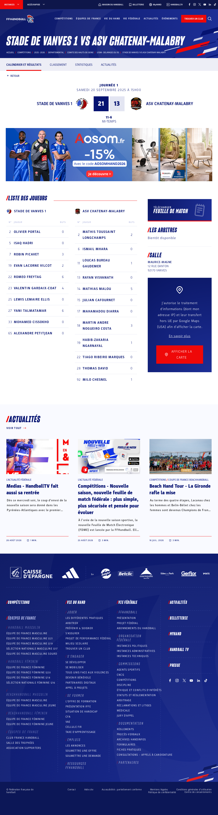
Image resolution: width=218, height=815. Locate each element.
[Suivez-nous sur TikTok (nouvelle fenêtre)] (215, 4)
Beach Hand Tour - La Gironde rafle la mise (180, 489)
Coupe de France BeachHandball (188, 479)
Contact (72, 789)
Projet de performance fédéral (89, 638)
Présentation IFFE (78, 706)
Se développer (76, 662)
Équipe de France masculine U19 (29, 643)
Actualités (151, 18)
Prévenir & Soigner (79, 628)
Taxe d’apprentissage (81, 732)
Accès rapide (33, 4)
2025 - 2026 (39, 52)
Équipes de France (88, 18)
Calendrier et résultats (23, 65)
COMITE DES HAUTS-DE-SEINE (80, 52)
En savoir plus (180, 336)
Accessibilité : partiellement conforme (122, 789)
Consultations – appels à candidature (144, 754)
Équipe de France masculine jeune (31, 705)
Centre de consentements (198, 792)
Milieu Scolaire (77, 643)
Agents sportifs (128, 669)
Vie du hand (112, 18)
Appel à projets (77, 687)
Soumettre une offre (81, 750)
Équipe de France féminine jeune (29, 724)
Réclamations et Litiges (134, 705)
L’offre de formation (81, 701)
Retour (14, 75)
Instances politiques (132, 645)
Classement (58, 65)
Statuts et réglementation (136, 695)
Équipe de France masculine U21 (29, 638)
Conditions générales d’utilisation (194, 789)
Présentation (126, 618)
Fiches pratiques (129, 749)
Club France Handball (22, 737)
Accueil (10, 52)
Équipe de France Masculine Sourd (31, 653)
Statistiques (83, 65)
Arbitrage (124, 700)
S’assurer (73, 633)
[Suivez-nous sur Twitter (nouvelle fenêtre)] (199, 4)
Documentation (131, 723)
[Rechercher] (210, 19)
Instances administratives (136, 651)
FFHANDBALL (128, 612)
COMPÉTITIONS (126, 679)
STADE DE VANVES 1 (54, 103)
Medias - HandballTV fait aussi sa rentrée (32, 489)
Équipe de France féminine (25, 667)
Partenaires (129, 762)
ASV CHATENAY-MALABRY (169, 103)
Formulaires (126, 744)
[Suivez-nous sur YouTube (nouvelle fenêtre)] (205, 4)
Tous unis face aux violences (87, 672)
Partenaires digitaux (81, 682)
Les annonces (75, 745)
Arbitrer (72, 623)
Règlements (125, 729)
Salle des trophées (20, 742)
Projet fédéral (127, 623)
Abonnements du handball (136, 628)
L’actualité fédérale (18, 479)
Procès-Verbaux (128, 734)
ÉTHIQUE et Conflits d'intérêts (139, 690)
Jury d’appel (125, 715)
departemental (56, 52)
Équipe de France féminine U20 (28, 672)
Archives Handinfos (131, 739)
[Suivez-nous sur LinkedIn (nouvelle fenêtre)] (210, 4)
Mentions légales (159, 789)
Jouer (72, 612)
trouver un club (193, 18)
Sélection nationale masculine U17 (32, 648)
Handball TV (179, 650)
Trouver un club (78, 648)
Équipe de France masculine (26, 633)
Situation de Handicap (82, 711)
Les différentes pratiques (84, 618)
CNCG (120, 674)
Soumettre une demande (83, 755)
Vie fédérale (131, 18)
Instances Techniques (133, 656)
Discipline (124, 685)
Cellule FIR (74, 726)
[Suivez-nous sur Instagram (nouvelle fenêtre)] (194, 4)
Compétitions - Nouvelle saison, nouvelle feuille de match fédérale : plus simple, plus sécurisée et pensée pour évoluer (108, 499)
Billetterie (179, 618)
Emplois (74, 740)
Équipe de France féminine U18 (28, 677)
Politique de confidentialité (162, 792)
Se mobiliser (75, 667)
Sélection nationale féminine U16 (30, 682)
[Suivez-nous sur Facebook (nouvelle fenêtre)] (189, 4)
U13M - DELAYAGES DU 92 (108, 52)
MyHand (175, 634)
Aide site (88, 789)
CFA (68, 716)
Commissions (130, 664)
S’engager (75, 656)
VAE (68, 721)
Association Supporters (23, 748)
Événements (170, 18)
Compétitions (64, 18)
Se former (75, 695)
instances (9, 4)
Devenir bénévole (78, 677)
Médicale (123, 710)
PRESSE (175, 665)
